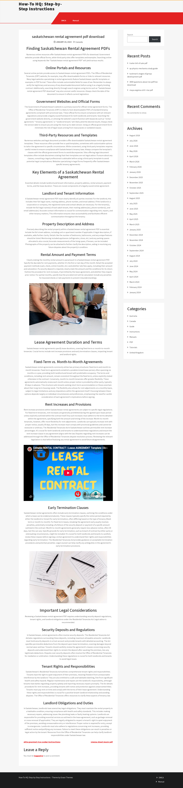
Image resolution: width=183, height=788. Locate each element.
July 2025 (133, 203)
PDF (131, 342)
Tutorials (133, 347)
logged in (38, 755)
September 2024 (136, 250)
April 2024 (133, 276)
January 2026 (135, 172)
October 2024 (135, 245)
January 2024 (135, 292)
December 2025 (136, 177)
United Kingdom (136, 352)
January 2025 (135, 229)
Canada (79, 42)
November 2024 (136, 240)
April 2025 (133, 219)
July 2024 (133, 261)
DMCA (63, 20)
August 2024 (134, 256)
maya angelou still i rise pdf (141, 90)
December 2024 (136, 235)
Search (130, 34)
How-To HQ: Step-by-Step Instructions (40, 6)
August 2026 (134, 135)
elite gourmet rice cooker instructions (42, 742)
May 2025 (133, 214)
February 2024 (135, 287)
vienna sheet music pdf (102, 742)
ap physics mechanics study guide (143, 68)
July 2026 (133, 140)
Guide (131, 326)
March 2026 (134, 161)
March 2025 (134, 224)
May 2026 (133, 151)
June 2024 (133, 266)
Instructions (134, 331)
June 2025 (133, 208)
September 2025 (136, 193)
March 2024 (134, 282)
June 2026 (133, 146)
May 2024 (133, 271)
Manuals (133, 337)
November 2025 (136, 182)
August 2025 (134, 198)
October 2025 (135, 188)
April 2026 (133, 156)
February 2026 (135, 167)
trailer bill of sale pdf (138, 63)
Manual (76, 20)
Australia (133, 316)
